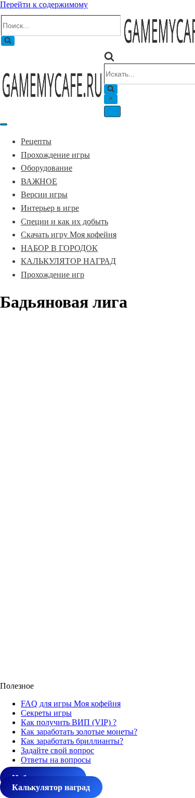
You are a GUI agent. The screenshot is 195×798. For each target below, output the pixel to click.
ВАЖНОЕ (39, 181)
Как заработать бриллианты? (72, 741)
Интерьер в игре (50, 208)
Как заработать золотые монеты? (79, 731)
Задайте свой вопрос (57, 750)
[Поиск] (8, 41)
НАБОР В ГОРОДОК (59, 248)
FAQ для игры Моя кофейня (71, 703)
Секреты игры (46, 712)
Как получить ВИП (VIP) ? (68, 722)
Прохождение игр (52, 274)
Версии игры (44, 194)
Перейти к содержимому (44, 4)
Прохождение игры (55, 154)
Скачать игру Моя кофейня (68, 234)
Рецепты (36, 141)
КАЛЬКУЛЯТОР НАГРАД (68, 261)
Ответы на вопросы (56, 759)
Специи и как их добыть (64, 221)
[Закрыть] (111, 99)
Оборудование (46, 167)
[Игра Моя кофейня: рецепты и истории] (52, 100)
